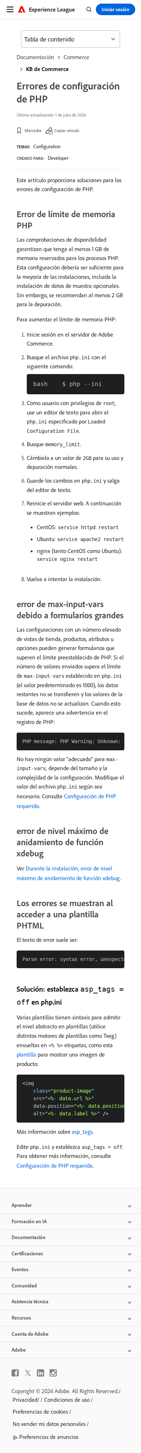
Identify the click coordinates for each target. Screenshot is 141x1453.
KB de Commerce (47, 69)
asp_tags (82, 1131)
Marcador (33, 130)
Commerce (76, 57)
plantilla (26, 1054)
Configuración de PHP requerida (55, 1165)
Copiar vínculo (66, 130)
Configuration (46, 146)
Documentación (35, 57)
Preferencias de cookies (40, 1411)
